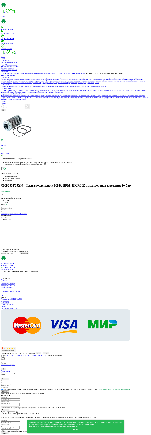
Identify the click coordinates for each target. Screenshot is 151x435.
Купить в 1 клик (14, 214)
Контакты (4, 72)
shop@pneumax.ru (7, 43)
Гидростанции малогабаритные (114, 81)
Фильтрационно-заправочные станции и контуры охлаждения (22, 96)
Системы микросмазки (108, 90)
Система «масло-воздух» (124, 90)
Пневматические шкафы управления (124, 97)
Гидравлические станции (136, 96)
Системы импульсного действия (64, 90)
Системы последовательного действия (39, 90)
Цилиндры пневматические (10, 86)
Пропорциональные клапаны (56, 81)
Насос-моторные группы (87, 96)
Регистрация (5, 371)
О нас (3, 59)
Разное (23, 99)
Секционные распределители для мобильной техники (102, 79)
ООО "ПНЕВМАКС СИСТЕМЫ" (35, 355)
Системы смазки (6, 88)
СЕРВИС (4, 64)
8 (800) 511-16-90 (7, 29)
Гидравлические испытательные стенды (37, 97)
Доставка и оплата (7, 68)
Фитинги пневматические (88, 86)
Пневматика (5, 84)
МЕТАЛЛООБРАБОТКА (10, 66)
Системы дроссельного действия (87, 90)
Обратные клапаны (128, 79)
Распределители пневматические (32, 86)
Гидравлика (5, 77)
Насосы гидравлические (9, 79)
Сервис (3, 101)
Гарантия (4, 280)
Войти (3, 16)
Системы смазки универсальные (26, 92)
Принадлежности (88, 83)
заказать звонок (6, 49)
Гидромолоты (5, 97)
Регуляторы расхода (73, 81)
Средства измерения (74, 83)
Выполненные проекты (9, 62)
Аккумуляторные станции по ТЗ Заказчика (111, 96)
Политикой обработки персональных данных (115, 389)
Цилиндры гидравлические (35, 81)
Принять (75, 429)
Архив (97, 83)
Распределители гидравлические (71, 79)
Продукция (5, 60)
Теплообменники (132, 81)
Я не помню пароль (8, 365)
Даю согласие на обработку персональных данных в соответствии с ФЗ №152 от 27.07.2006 (33, 408)
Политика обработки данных (11, 291)
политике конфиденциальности (68, 426)
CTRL (38, 353)
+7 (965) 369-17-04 (7, 33)
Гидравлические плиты (17, 81)
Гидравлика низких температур (92, 81)
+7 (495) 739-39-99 (7, 263)
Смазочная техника (7, 304)
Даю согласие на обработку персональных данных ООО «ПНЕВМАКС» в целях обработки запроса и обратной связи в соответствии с (67, 389)
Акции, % (4, 103)
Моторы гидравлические (58, 83)
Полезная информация (9, 70)
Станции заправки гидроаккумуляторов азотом (61, 96)
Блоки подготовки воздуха (69, 86)
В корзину (4, 214)
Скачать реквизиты (10, 275)
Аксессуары (102, 86)
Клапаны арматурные (52, 86)
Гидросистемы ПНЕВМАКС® (11, 94)
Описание (23, 214)
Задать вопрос (6, 153)
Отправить (24, 253)
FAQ (2, 295)
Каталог (3, 145)
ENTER (46, 353)
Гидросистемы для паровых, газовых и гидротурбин (92, 97)
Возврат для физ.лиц (8, 285)
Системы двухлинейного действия (13, 90)
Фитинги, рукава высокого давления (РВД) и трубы (31, 83)
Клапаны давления (52, 79)
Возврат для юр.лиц (8, 284)
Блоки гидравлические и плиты (62, 97)
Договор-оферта (6, 287)
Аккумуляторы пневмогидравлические (32, 79)
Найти (3, 110)
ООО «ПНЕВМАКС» (14, 355)
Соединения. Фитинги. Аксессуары (50, 92)
